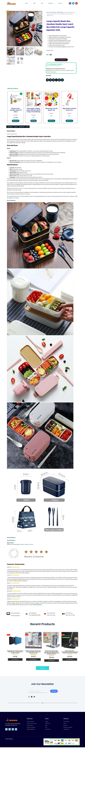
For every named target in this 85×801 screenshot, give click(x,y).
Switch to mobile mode (12, 134)
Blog (42, 3)
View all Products (11, 540)
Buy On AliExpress (61, 60)
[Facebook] (70, 3)
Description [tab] (10, 126)
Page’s (59, 3)
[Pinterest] (13, 729)
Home (26, 3)
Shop (34, 3)
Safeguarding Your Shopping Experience (55, 68)
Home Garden (53, 12)
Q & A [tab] (27, 126)
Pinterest (31, 544)
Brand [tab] (15, 126)
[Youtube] (76, 3)
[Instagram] (9, 729)
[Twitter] (73, 3)
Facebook (22, 544)
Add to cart (15, 120)
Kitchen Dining (60, 12)
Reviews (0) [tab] (21, 126)
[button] (40, 13)
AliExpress (50, 3)
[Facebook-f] (29, 696)
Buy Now (33, 120)
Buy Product (15, 659)
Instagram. (26, 544)
